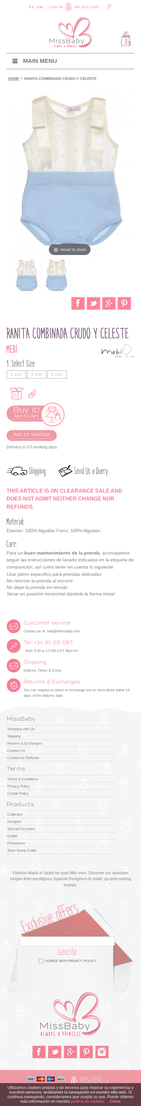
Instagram (102, 1052)
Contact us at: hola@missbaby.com (52, 627)
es (31, 7)
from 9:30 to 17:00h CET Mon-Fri (51, 646)
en (40, 7)
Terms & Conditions (22, 779)
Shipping (37, 471)
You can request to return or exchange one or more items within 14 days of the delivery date (77, 689)
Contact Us (16, 750)
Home (13, 79)
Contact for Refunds (23, 758)
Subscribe (67, 952)
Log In (56, 7)
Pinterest (86, 1052)
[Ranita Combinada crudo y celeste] (26, 276)
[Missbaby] (70, 32)
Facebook (39, 1052)
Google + (70, 1052)
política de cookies (87, 1101)
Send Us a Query (91, 471)
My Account (87, 7)
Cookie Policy (18, 793)
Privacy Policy (18, 786)
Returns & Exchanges (24, 743)
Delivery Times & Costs (42, 666)
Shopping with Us (21, 729)
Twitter (54, 1052)
